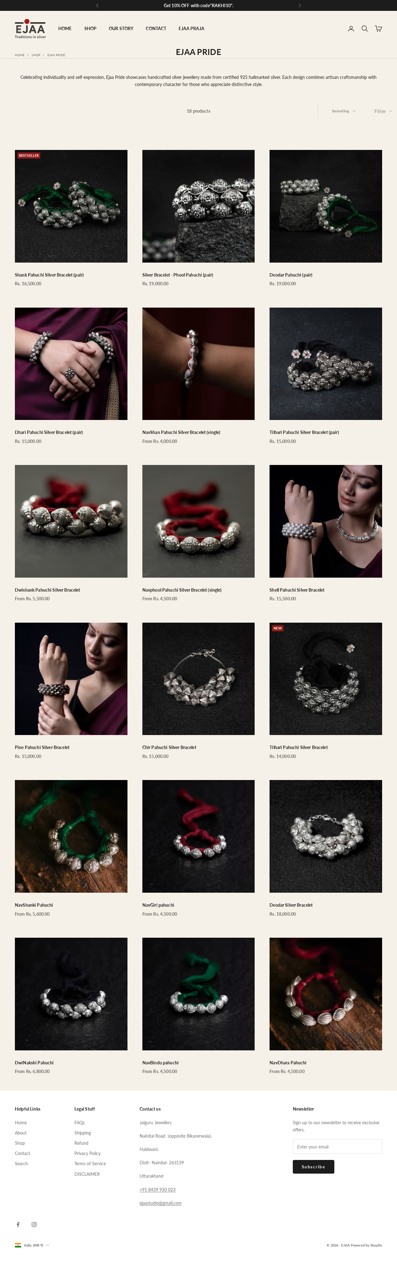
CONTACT (156, 28)
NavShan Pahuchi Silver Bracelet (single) (181, 432)
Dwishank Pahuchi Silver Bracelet (47, 590)
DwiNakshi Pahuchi (34, 1062)
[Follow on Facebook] (18, 1224)
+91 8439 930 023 (158, 1189)
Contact (22, 1153)
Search (21, 1163)
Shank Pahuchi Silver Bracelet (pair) (49, 274)
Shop (36, 55)
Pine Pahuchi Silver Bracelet (42, 747)
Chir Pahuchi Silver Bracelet (169, 747)
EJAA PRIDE (56, 55)
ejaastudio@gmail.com (161, 1203)
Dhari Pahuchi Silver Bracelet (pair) (49, 432)
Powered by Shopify (366, 1245)
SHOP (90, 28)
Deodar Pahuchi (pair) (291, 274)
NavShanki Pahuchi (34, 905)
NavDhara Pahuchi (288, 1062)
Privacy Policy (87, 1153)
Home (20, 55)
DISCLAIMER (87, 1174)
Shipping (82, 1132)
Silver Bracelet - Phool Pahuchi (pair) (177, 274)
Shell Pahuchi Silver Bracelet (297, 590)
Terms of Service (90, 1163)
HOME (65, 28)
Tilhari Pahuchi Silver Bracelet (299, 747)
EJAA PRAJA (191, 28)
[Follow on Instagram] (34, 1224)
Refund (81, 1143)
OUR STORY (121, 28)
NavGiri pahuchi (158, 905)
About (21, 1132)
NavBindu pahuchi (160, 1062)
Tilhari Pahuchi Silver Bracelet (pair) (304, 432)
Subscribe (313, 1166)
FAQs (79, 1122)
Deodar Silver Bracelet (291, 905)
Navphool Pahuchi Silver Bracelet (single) (182, 590)
